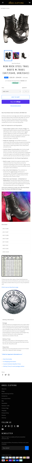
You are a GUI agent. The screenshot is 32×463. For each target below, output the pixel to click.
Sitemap (4, 417)
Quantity (24, 87)
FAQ (3, 401)
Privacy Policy (5, 413)
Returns (4, 415)
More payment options (16, 105)
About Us (4, 389)
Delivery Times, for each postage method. (13, 366)
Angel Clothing (8, 455)
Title (3, 87)
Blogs (3, 391)
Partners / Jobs (5, 405)
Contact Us (4, 396)
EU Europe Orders (6, 398)
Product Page (5, 408)
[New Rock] (14, 314)
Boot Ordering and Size (7, 393)
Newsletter (4, 403)
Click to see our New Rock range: (10, 287)
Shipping (4, 410)
